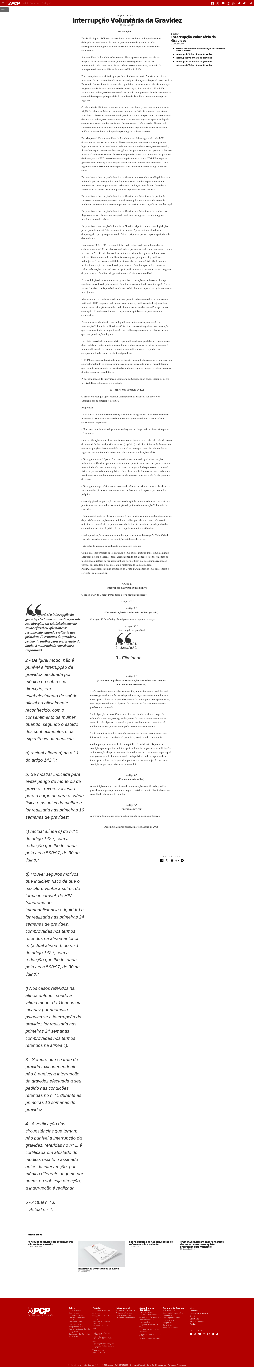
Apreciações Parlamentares (150, 1317)
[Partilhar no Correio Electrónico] (172, 861)
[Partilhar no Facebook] (161, 861)
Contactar (150, 1365)
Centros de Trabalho (199, 1313)
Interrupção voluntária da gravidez (194, 57)
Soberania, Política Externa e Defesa (103, 1346)
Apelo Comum (169, 1310)
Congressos (73, 1331)
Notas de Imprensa (170, 1327)
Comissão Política (76, 1315)
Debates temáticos (146, 1320)
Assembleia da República (146, 1309)
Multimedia (194, 1319)
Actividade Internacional (125, 1310)
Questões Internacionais (125, 1318)
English (193, 1324)
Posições (96, 1308)
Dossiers (194, 1316)
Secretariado (74, 1313)
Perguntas (167, 1322)
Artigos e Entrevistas (124, 1313)
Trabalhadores (98, 1350)
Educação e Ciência (100, 1326)
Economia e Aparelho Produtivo (101, 1322)
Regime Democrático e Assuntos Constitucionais (102, 1337)
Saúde (94, 1341)
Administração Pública (101, 1310)
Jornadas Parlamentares (148, 1329)
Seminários (167, 1325)
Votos (141, 1327)
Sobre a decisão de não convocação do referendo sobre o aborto (200, 49)
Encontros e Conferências (79, 1334)
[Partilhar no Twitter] (166, 861)
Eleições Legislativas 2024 (149, 1338)
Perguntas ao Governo (148, 1324)
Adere (192, 1308)
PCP (94, 1331)
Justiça (94, 1328)
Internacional (123, 1308)
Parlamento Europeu (173, 1308)
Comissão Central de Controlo (77, 1318)
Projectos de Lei (146, 1312)
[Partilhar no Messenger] (182, 861)
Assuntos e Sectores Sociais (100, 1316)
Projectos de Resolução (149, 1315)
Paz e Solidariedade (124, 1315)
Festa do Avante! (197, 1321)
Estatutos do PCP (75, 1324)
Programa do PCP (76, 1327)
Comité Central (75, 1310)
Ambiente (96, 1313)
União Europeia (98, 1352)
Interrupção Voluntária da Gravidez (193, 38)
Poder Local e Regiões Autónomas (101, 1333)
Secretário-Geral (75, 1322)
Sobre (72, 1308)
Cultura (95, 1319)
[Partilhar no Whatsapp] (177, 861)
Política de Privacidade (177, 1365)
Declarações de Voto (171, 1318)
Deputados (143, 1332)
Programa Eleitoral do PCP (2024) (150, 1335)
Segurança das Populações (103, 1343)
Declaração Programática (173, 1313)
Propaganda (161, 1365)
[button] (3, 3)
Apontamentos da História (79, 1329)
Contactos (194, 1311)
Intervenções (144, 1322)
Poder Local (73, 1336)
